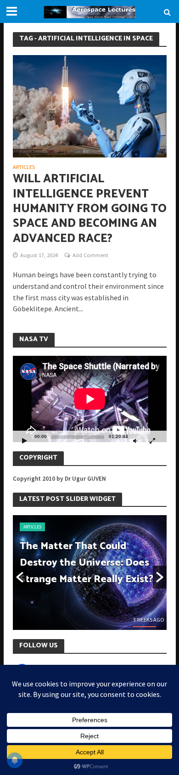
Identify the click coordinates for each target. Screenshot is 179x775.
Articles (24, 167)
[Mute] (135, 440)
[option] (90, 572)
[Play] (24, 440)
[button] (20, 577)
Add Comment (90, 255)
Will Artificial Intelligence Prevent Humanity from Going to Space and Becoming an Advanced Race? (90, 209)
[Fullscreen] (152, 440)
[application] (90, 399)
